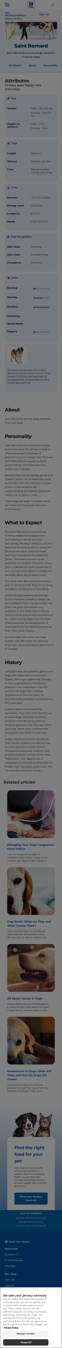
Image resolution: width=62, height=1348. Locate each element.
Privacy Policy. (11, 1327)
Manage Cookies (26, 1333)
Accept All (25, 1342)
